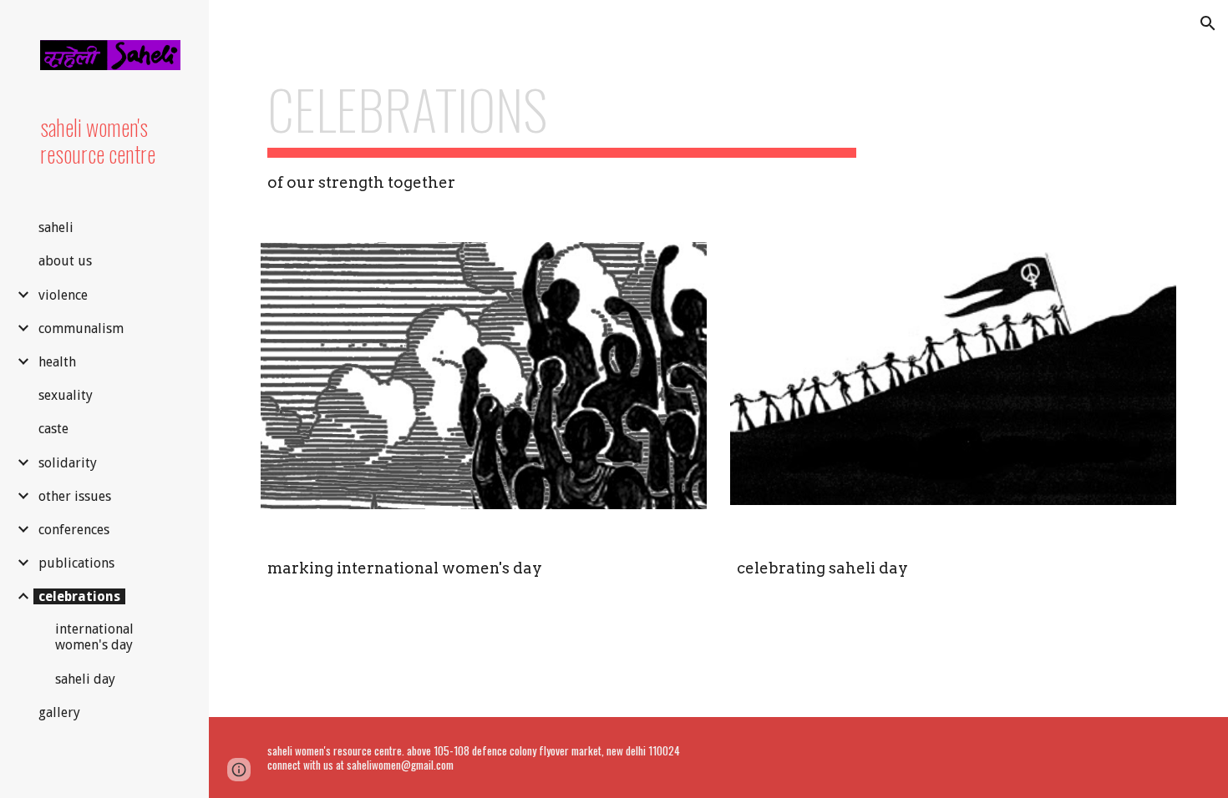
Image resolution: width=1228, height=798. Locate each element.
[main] (562, 136)
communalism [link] (81, 328)
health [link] (57, 362)
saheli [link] (56, 227)
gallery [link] (59, 712)
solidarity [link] (67, 463)
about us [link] (65, 261)
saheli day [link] (85, 679)
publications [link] (76, 563)
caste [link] (53, 429)
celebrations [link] (79, 596)
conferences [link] (73, 530)
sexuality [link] (65, 395)
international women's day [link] (94, 637)
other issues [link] (74, 496)
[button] (1208, 23)
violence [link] (63, 295)
